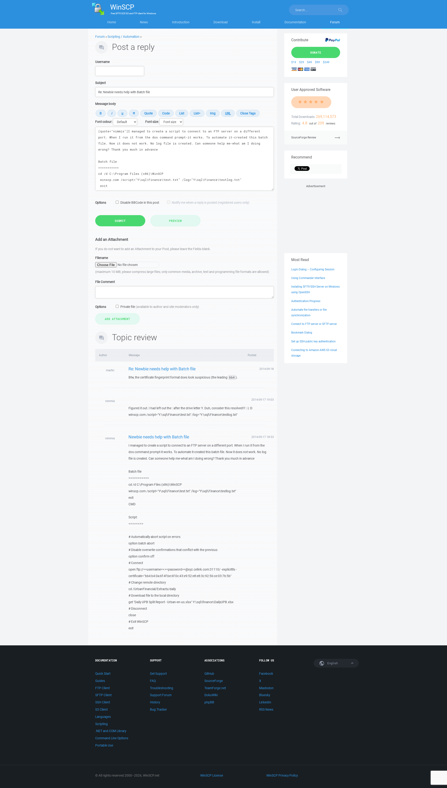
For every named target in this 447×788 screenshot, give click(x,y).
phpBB (209, 702)
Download (220, 22)
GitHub (209, 673)
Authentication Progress (305, 301)
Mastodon (266, 688)
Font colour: (103, 122)
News (144, 22)
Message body (105, 104)
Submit (120, 221)
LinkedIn (265, 702)
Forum (335, 22)
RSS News (266, 709)
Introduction (181, 22)
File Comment (105, 282)
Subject (100, 83)
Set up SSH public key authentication (313, 341)
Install (256, 22)
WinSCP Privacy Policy (282, 775)
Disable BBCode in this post (139, 202)
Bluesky (264, 695)
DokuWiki (211, 695)
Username (102, 62)
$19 (293, 62)
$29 (301, 62)
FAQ (153, 681)
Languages (103, 717)
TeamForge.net (215, 688)
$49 (309, 62)
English (332, 663)
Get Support (158, 673)
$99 (317, 62)
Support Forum (161, 695)
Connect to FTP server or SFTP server (314, 324)
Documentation (295, 22)
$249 (326, 62)
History (155, 702)
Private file (159, 307)
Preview (175, 221)
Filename (101, 258)
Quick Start (102, 673)
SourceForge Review (303, 137)
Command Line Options (111, 738)
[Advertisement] (315, 218)
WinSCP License (211, 775)
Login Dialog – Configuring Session (312, 269)
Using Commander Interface (308, 278)
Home (111, 22)
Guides (100, 681)
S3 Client (101, 709)
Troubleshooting (161, 688)
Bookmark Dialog (301, 332)
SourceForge (213, 681)
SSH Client (102, 702)
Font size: (152, 122)
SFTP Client (103, 695)
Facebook (266, 673)
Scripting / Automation (123, 36)
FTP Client (102, 688)
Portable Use (104, 745)
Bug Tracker (158, 709)
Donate (315, 52)
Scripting (101, 724)
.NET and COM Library (110, 731)
